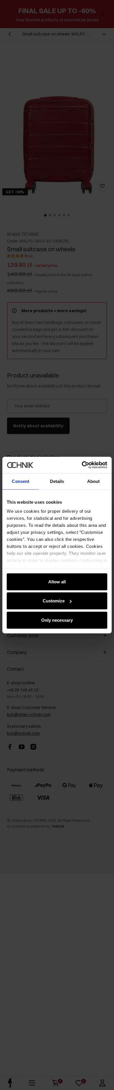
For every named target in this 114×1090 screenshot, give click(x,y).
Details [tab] (57, 481)
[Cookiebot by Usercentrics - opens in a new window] (82, 465)
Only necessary (57, 619)
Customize (54, 600)
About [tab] (93, 481)
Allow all (57, 581)
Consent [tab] (20, 481)
